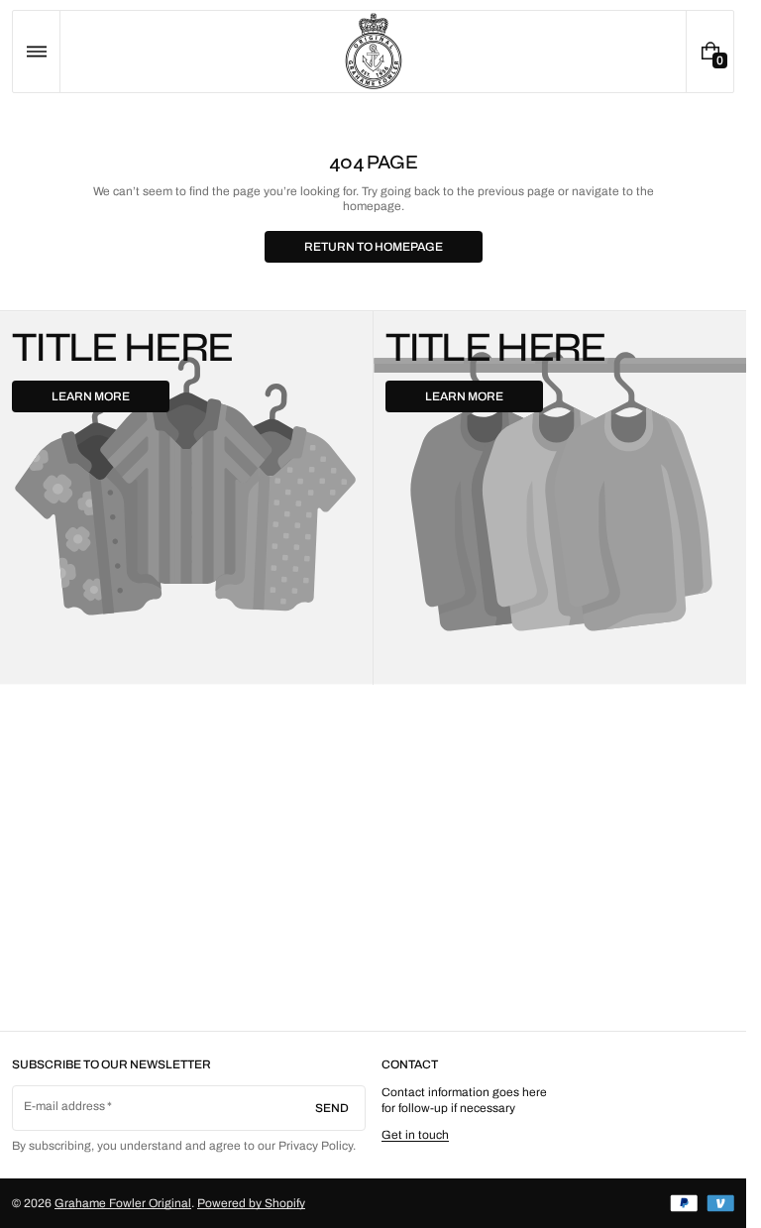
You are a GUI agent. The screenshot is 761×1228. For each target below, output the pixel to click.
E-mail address (65, 1106)
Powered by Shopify (251, 1203)
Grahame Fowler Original (122, 1203)
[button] (36, 51)
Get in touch (415, 1135)
